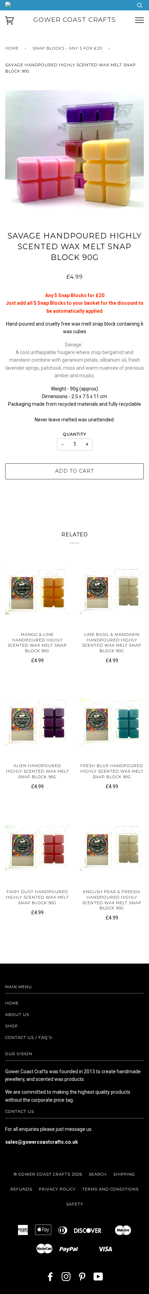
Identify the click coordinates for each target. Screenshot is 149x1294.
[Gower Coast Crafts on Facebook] (50, 1278)
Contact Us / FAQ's (28, 1037)
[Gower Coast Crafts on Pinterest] (82, 1278)
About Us (17, 1014)
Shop (11, 1026)
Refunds (21, 1189)
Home (12, 48)
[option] (74, 159)
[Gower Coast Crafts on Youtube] (98, 1278)
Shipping (124, 1174)
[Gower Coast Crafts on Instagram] (66, 1278)
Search (98, 1174)
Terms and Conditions (110, 1189)
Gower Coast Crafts (74, 20)
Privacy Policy (57, 1189)
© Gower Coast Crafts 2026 (48, 1174)
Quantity (74, 434)
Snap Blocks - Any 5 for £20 (67, 48)
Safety (74, 1204)
